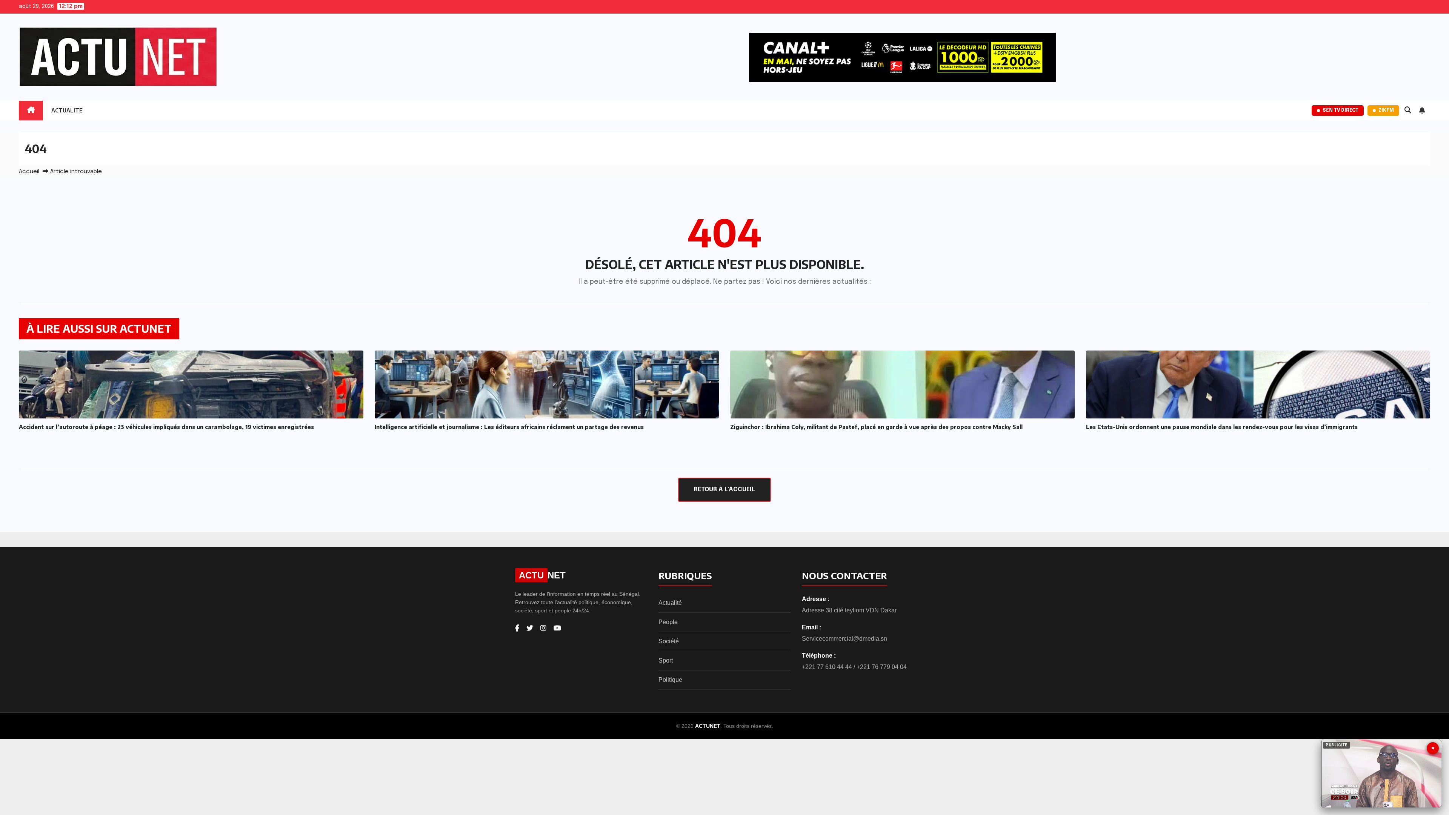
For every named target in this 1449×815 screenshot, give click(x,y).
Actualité (670, 603)
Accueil (29, 172)
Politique (670, 680)
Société (668, 641)
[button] (1407, 110)
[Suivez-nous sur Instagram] (543, 628)
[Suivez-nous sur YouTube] (557, 628)
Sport (665, 660)
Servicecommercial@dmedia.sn (844, 638)
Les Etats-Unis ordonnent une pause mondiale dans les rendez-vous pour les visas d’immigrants (1222, 426)
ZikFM (1386, 110)
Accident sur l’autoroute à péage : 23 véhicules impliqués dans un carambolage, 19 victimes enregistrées (166, 426)
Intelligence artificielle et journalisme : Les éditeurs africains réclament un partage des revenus (509, 426)
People (668, 622)
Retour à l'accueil (724, 489)
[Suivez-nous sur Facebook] (517, 628)
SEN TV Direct (1340, 110)
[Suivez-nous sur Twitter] (529, 628)
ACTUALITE (67, 110)
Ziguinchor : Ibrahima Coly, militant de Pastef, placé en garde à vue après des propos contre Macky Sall (876, 426)
